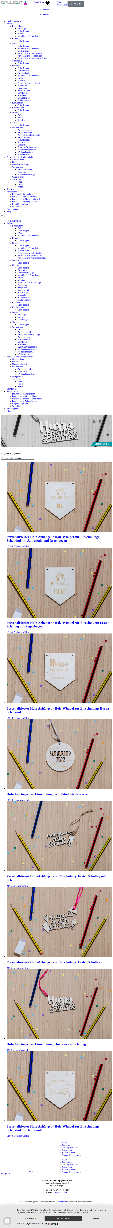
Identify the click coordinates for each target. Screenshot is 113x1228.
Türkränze (22, 172)
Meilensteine (23, 51)
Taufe (14, 122)
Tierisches (16, 179)
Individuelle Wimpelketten (29, 36)
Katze (20, 187)
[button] (56, 216)
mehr (96, 1218)
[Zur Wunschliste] (47, 4)
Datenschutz (67, 1150)
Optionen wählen (21, 546)
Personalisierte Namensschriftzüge (32, 58)
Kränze (21, 117)
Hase (20, 182)
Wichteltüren (23, 154)
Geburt (15, 43)
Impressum (67, 1145)
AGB (64, 1143)
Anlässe (10, 24)
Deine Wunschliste (62, 3)
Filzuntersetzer (24, 140)
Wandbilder (17, 206)
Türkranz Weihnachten (27, 147)
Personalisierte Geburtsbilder (30, 53)
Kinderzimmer (13, 192)
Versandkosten (62, 1202)
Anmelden (44, 10)
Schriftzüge (23, 93)
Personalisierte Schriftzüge (29, 83)
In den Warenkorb (21, 800)
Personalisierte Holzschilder (30, 56)
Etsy (31, 1171)
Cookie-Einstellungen (71, 1155)
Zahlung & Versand (70, 1147)
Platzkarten (22, 85)
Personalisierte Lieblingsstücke (20, 157)
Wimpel (21, 33)
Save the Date (24, 90)
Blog (9, 211)
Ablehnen (30, 1218)
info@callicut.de (60, 1192)
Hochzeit (16, 66)
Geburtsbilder (18, 159)
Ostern (15, 112)
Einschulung (17, 26)
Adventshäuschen (25, 130)
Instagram (5, 1173)
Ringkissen (22, 88)
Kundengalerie (13, 209)
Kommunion (17, 103)
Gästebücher (23, 70)
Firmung (16, 38)
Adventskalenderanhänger (29, 135)
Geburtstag (17, 61)
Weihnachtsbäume (25, 152)
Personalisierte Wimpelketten (24, 201)
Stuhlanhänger (24, 98)
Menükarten (23, 80)
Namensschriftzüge (20, 164)
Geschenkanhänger (26, 73)
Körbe (20, 78)
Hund (20, 184)
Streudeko (22, 95)
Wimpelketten (18, 177)
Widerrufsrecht (68, 1152)
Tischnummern (24, 100)
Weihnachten (17, 127)
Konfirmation (18, 108)
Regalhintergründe (20, 204)
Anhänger (22, 28)
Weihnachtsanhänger (27, 150)
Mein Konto (39, 2)
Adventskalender (25, 132)
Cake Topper (23, 31)
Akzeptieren (63, 1218)
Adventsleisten (24, 137)
